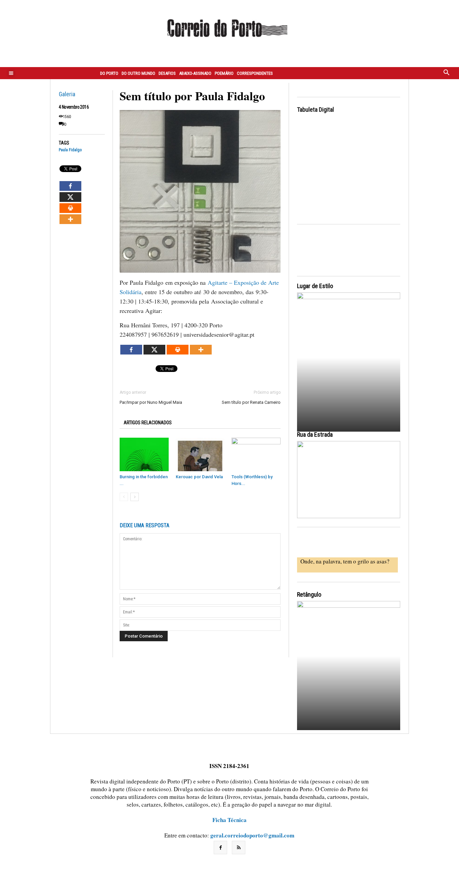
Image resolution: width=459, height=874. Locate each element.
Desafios (167, 73)
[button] (446, 73)
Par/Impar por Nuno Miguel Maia (151, 402)
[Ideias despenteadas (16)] (348, 664)
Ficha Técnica (229, 820)
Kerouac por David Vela (199, 476)
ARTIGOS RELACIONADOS (148, 422)
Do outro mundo (138, 73)
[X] (70, 197)
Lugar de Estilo (315, 286)
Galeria (67, 94)
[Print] (70, 208)
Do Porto (109, 73)
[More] (70, 219)
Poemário (224, 73)
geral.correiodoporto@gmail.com (252, 835)
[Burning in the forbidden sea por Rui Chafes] (144, 454)
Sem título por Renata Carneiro (251, 402)
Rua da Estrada (315, 434)
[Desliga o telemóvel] (348, 356)
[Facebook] (70, 186)
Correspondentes (255, 73)
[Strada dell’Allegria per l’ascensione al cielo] (348, 479)
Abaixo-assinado (195, 73)
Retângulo (309, 594)
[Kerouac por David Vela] (200, 454)
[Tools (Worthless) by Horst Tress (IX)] (256, 454)
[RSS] (238, 847)
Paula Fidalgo (70, 150)
